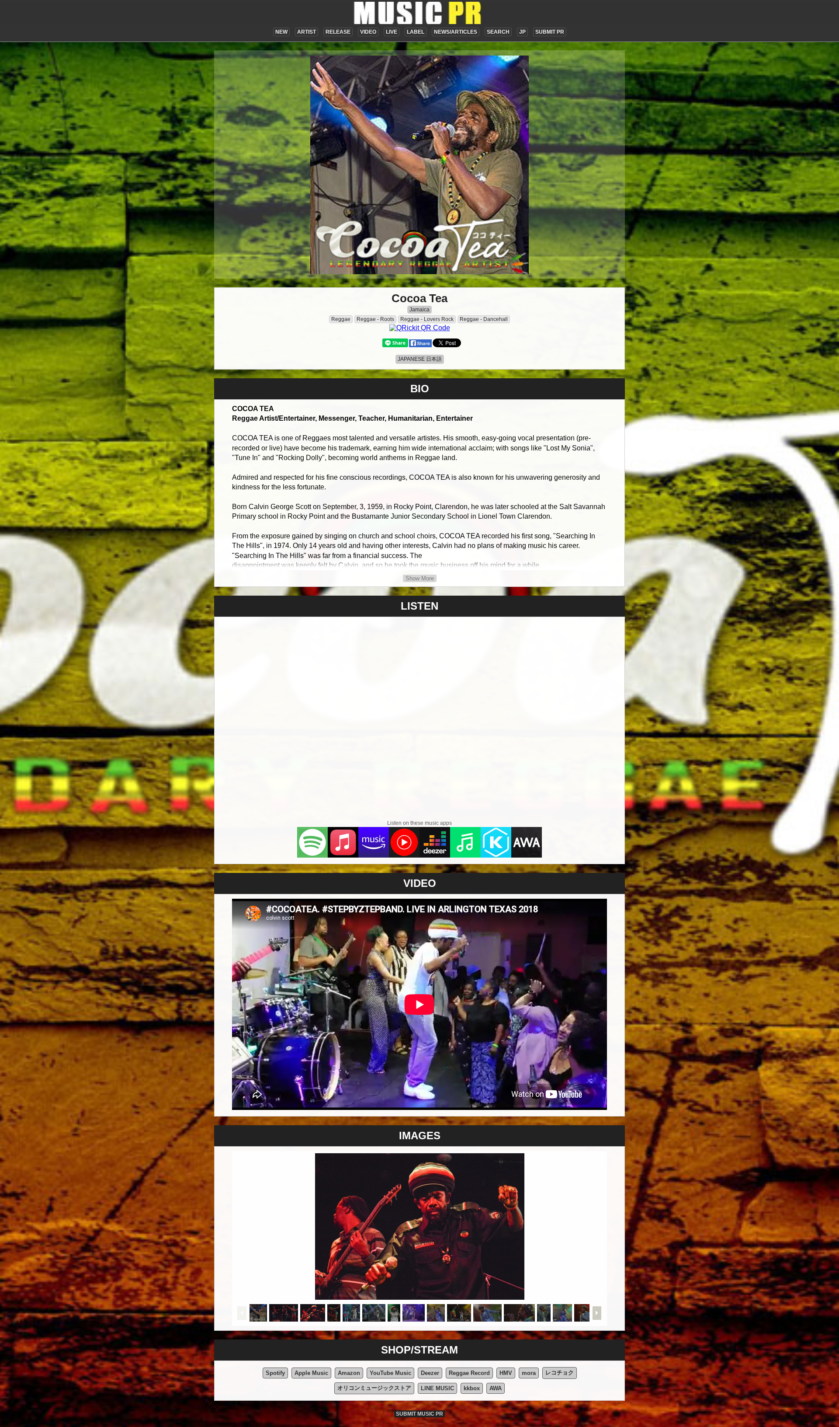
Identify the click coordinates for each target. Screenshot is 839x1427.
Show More (420, 578)
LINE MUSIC (437, 1388)
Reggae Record (469, 1373)
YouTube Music (390, 1373)
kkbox (472, 1388)
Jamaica (419, 310)
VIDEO (368, 32)
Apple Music (311, 1373)
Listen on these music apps (419, 823)
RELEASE (338, 32)
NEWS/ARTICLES (455, 32)
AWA (495, 1388)
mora (529, 1373)
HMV (505, 1373)
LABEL (415, 32)
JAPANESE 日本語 (420, 359)
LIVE (391, 32)
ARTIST (306, 32)
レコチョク (559, 1372)
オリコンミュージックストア (374, 1388)
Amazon (349, 1373)
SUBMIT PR (549, 32)
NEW (281, 32)
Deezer (430, 1373)
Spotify (275, 1373)
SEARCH (498, 32)
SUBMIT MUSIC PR (419, 1414)
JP (522, 32)
